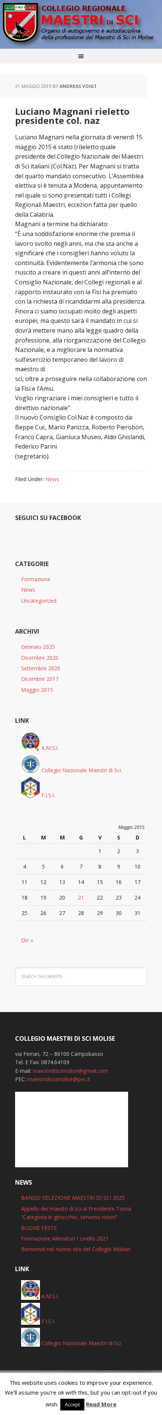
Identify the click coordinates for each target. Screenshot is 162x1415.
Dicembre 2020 (39, 657)
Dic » (27, 940)
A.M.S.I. (49, 747)
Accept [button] (72, 1404)
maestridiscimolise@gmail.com (70, 1070)
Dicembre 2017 (39, 678)
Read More (101, 1404)
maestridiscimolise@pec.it (59, 1079)
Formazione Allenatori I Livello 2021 (65, 1238)
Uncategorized (39, 600)
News (52, 479)
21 (81, 897)
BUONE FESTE (39, 1227)
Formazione (35, 579)
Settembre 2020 (40, 668)
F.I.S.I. (47, 795)
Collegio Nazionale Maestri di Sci (80, 770)
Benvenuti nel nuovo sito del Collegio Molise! (75, 1249)
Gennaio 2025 (38, 646)
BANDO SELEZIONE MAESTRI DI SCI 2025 (73, 1197)
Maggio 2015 (37, 689)
